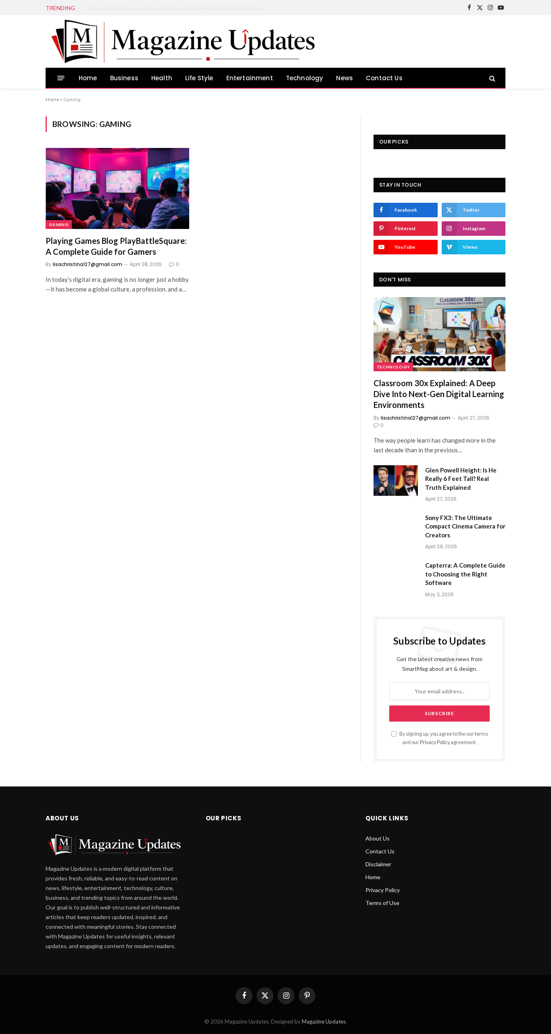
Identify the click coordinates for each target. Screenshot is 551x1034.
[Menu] (61, 78)
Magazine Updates (324, 1021)
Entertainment (249, 78)
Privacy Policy (435, 742)
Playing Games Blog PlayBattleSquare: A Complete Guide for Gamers (116, 246)
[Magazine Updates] (186, 41)
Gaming (59, 224)
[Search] (491, 78)
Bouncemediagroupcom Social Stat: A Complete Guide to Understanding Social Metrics (180, 7)
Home (88, 78)
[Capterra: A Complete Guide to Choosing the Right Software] (396, 575)
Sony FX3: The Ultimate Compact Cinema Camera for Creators (465, 526)
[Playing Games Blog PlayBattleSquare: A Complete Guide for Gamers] (117, 188)
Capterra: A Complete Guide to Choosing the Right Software (465, 574)
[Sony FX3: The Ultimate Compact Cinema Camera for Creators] (396, 528)
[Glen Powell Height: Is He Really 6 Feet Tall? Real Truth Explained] (396, 480)
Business (124, 78)
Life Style (199, 78)
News (344, 78)
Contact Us (384, 78)
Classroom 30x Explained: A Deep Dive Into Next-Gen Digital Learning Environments (439, 394)
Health (161, 78)
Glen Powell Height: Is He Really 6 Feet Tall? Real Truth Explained (461, 478)
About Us (377, 838)
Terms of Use (382, 902)
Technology (305, 78)
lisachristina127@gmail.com (87, 264)
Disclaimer (378, 864)
